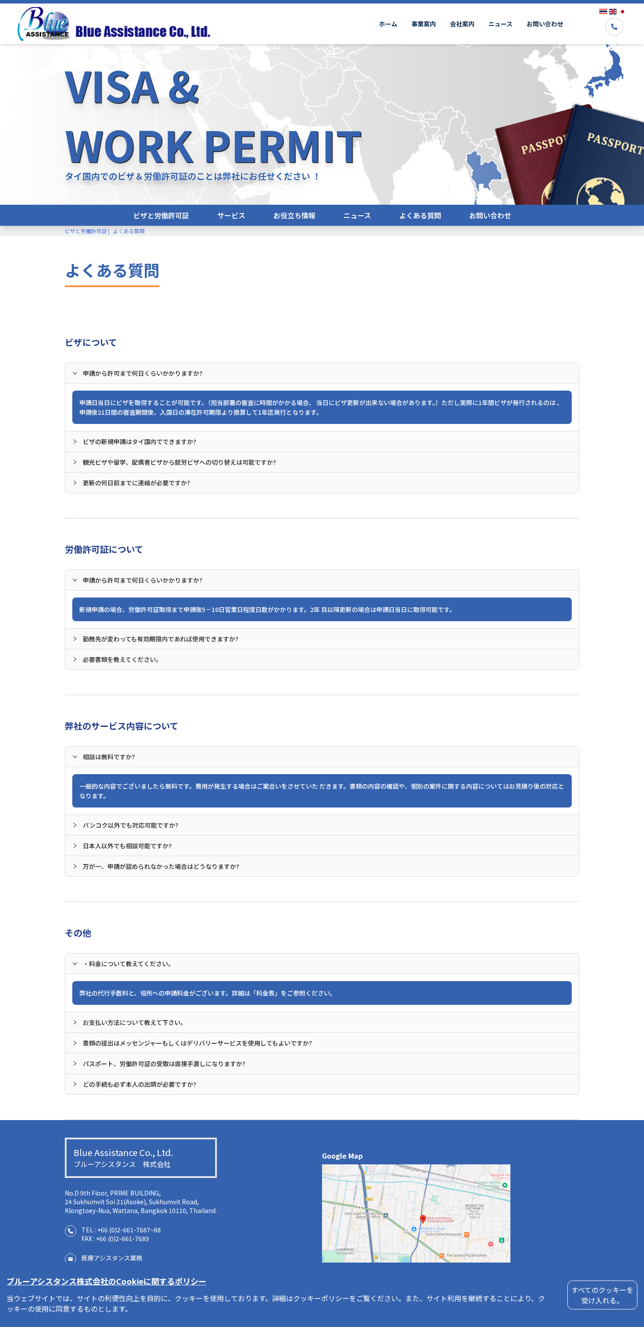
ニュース (500, 23)
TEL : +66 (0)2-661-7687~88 (121, 1229)
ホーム (388, 23)
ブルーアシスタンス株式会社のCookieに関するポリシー (106, 1281)
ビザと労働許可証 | (87, 231)
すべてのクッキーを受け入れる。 (602, 1295)
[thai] (603, 11)
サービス (231, 215)
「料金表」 (265, 993)
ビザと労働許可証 (161, 215)
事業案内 (423, 23)
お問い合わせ (545, 23)
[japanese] (622, 11)
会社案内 (462, 23)
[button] (322, 373)
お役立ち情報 (294, 215)
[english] (613, 11)
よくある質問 (420, 215)
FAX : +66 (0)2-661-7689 (115, 1238)
